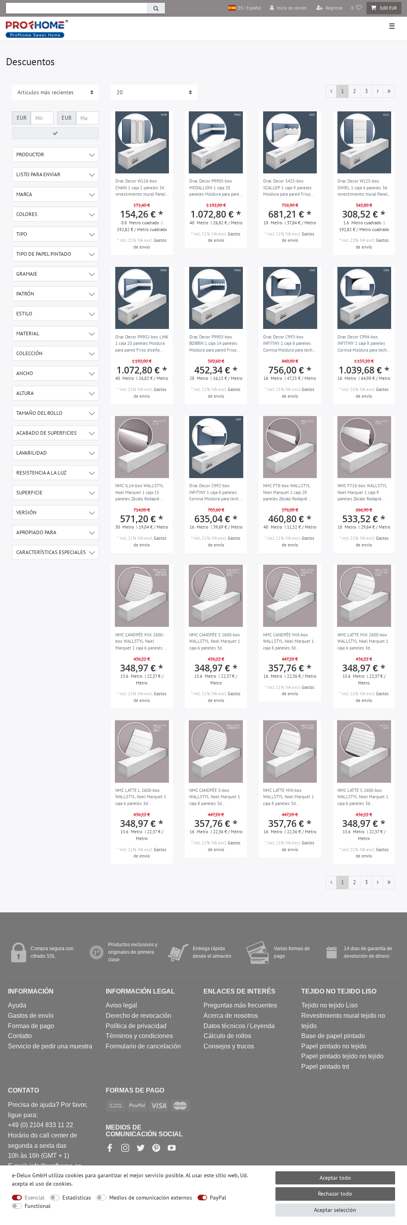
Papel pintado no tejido (333, 1046)
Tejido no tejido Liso (329, 1005)
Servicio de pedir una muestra (50, 1046)
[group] (142, 142)
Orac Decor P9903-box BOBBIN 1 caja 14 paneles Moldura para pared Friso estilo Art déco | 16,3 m (213, 344)
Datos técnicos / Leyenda (239, 1026)
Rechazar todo (335, 1193)
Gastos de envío (31, 1015)
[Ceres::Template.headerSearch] (156, 8)
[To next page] (377, 91)
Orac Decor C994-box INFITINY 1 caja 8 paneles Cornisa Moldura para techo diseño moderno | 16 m (363, 344)
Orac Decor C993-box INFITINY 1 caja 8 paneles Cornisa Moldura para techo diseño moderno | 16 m (289, 344)
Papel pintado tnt (325, 1066)
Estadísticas (76, 1197)
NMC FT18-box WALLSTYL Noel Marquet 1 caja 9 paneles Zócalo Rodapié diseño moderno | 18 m (362, 493)
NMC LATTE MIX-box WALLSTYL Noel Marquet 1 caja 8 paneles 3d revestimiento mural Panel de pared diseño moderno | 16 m (288, 797)
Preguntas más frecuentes (240, 1005)
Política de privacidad (136, 1026)
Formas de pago (31, 1026)
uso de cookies (53, 1183)
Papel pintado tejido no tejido (342, 1056)
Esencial (35, 1197)
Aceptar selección (335, 1209)
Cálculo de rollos (227, 1035)
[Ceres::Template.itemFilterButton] (55, 133)
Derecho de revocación (138, 1015)
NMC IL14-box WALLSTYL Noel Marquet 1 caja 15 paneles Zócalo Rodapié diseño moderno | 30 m (139, 493)
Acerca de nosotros (231, 1015)
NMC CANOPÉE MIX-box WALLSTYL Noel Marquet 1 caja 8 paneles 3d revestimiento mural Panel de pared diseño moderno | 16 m (288, 642)
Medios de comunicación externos (150, 1197)
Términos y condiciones (139, 1035)
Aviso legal (121, 1005)
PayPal (218, 1197)
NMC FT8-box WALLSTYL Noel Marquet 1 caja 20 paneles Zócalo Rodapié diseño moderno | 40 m (286, 493)
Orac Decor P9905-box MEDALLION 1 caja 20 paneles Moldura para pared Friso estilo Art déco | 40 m (215, 188)
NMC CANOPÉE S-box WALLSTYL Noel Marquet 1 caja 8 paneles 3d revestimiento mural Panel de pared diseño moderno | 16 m (214, 797)
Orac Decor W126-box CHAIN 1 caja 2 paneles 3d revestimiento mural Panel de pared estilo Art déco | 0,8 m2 (140, 188)
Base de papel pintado (333, 1035)
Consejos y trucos (229, 1046)
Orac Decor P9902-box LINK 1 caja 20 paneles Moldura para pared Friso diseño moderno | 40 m (142, 344)
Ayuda (17, 1005)
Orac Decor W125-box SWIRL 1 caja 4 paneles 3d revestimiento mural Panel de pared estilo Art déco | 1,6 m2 (362, 188)
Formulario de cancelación (143, 1046)
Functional (37, 1205)
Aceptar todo (335, 1177)
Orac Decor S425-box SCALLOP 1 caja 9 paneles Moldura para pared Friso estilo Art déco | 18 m (287, 188)
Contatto (20, 1035)
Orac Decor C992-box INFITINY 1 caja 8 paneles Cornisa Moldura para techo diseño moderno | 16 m (215, 493)
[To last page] (389, 91)
